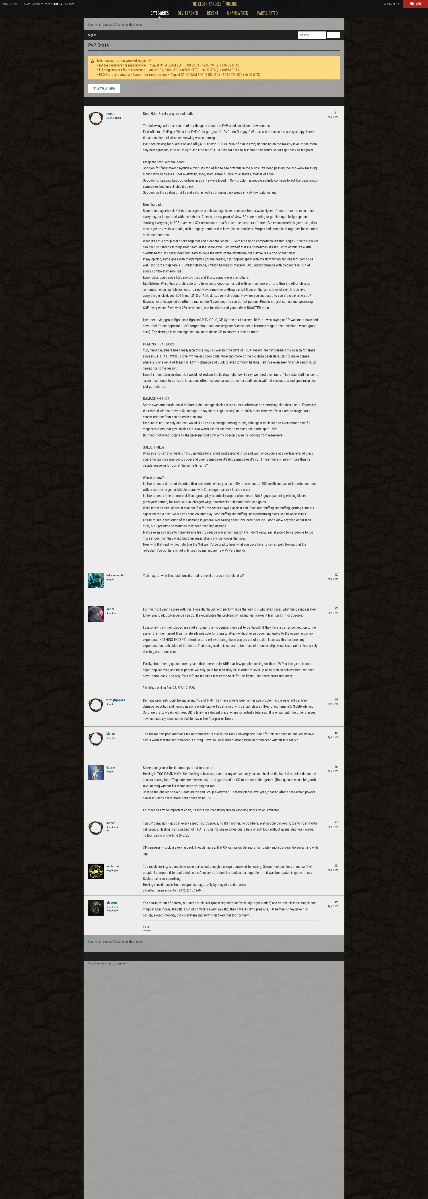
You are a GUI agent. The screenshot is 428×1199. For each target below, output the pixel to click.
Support (69, 4)
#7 (336, 822)
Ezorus (111, 767)
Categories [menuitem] (159, 13)
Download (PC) (392, 4)
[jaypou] (96, 118)
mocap (110, 823)
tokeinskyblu (115, 575)
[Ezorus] (96, 772)
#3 (336, 608)
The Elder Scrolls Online (214, 3)
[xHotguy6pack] (96, 705)
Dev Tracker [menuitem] (188, 13)
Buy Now (415, 4)
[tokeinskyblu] (96, 580)
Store (48, 4)
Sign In (92, 35)
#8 (336, 865)
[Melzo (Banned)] (96, 739)
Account (37, 4)
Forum (58, 4)
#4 (336, 699)
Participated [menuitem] (267, 13)
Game (27, 4)
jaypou (110, 113)
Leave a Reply (105, 88)
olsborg (111, 902)
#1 (336, 112)
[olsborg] (96, 908)
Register (106, 963)
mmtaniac (112, 866)
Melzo (110, 734)
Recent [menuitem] (212, 13)
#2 (336, 574)
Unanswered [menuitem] (237, 13)
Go (333, 35)
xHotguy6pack (115, 700)
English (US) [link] (10, 4)
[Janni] (96, 614)
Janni (110, 609)
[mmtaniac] (96, 871)
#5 (336, 733)
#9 (336, 902)
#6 (336, 767)
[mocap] (96, 828)
